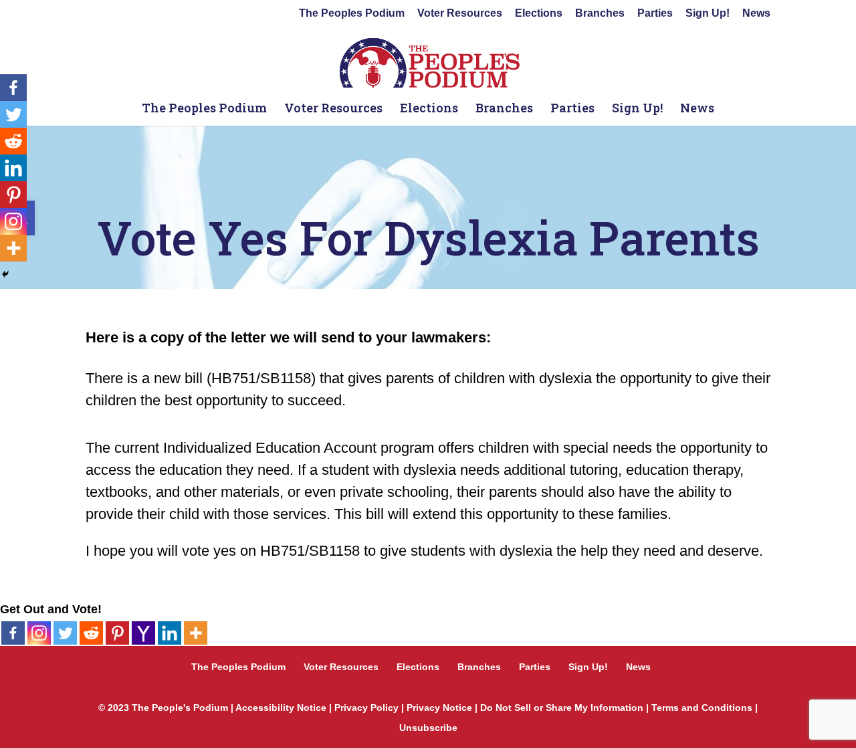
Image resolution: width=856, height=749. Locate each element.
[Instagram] (39, 633)
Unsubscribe (428, 727)
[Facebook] (13, 633)
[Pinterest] (117, 633)
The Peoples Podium (352, 13)
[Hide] (5, 274)
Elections (538, 13)
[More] (195, 633)
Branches (600, 13)
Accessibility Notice (280, 707)
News (756, 13)
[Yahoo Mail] (143, 633)
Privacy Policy (366, 707)
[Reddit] (91, 633)
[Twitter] (65, 633)
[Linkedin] (169, 633)
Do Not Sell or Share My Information (561, 707)
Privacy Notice (439, 707)
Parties (655, 13)
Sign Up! (707, 13)
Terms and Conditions (701, 707)
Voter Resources (459, 13)
